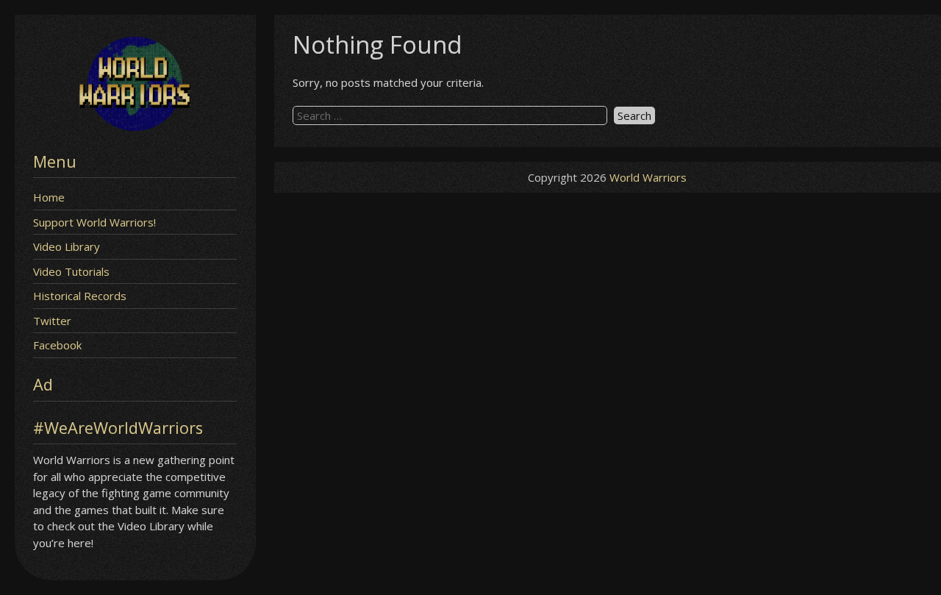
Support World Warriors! (94, 222)
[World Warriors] (135, 126)
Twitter (52, 320)
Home (49, 197)
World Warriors (648, 177)
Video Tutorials (71, 271)
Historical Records (79, 295)
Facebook (57, 345)
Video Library (66, 246)
